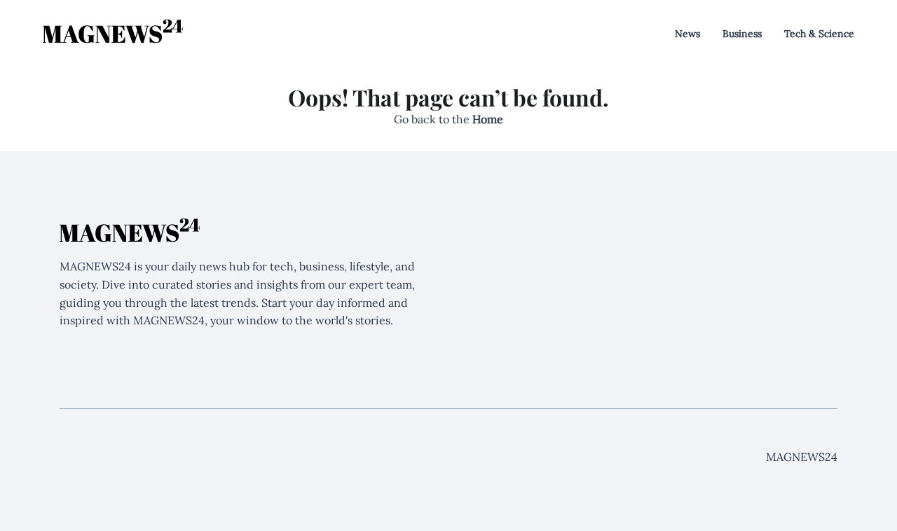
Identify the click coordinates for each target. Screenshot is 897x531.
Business (742, 33)
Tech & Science (819, 33)
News (687, 33)
